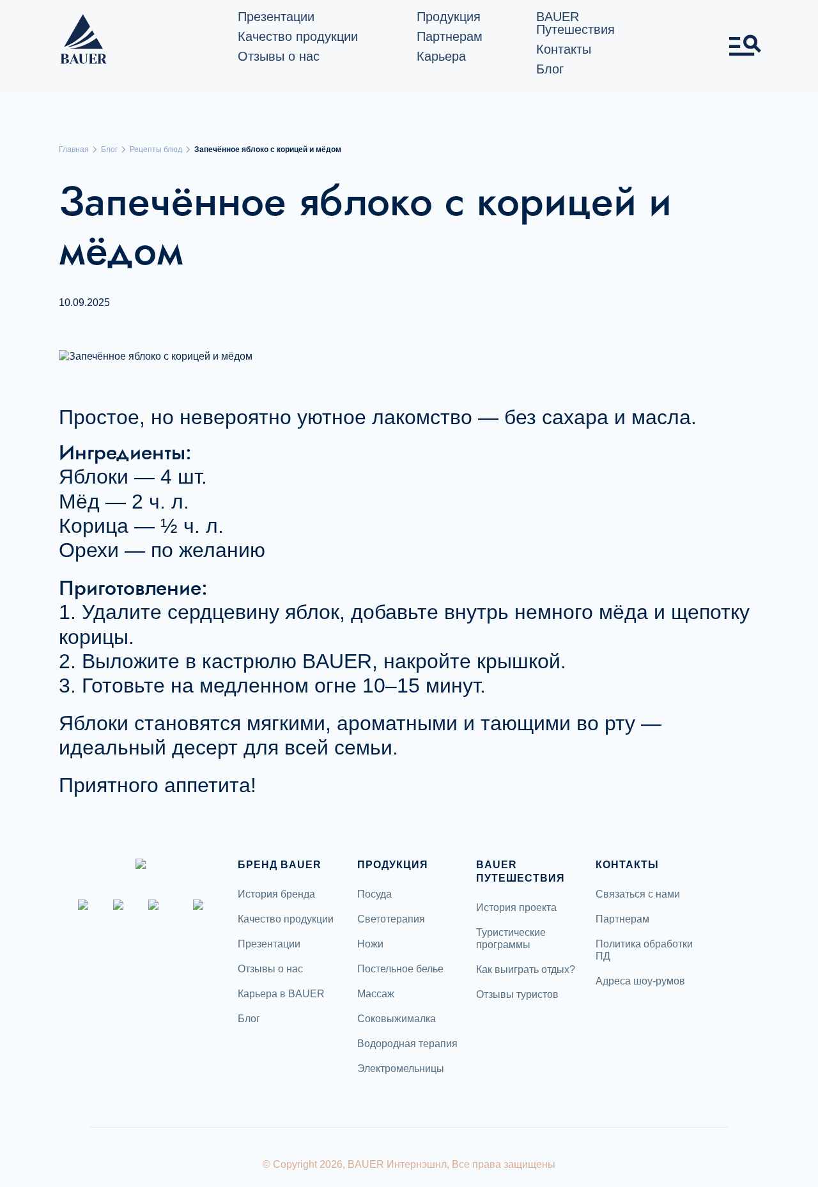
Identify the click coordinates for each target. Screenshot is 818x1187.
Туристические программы (511, 938)
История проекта (516, 907)
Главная (74, 149)
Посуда (374, 894)
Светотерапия (391, 919)
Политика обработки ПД (644, 949)
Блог (550, 69)
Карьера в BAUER (281, 993)
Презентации (276, 16)
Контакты (563, 49)
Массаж (375, 993)
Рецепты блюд (156, 149)
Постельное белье (400, 968)
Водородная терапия (407, 1043)
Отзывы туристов (517, 994)
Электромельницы (400, 1068)
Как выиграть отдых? (525, 969)
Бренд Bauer (279, 864)
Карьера (441, 56)
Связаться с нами (638, 894)
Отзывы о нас (279, 56)
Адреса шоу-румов (640, 981)
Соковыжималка (396, 1018)
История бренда (276, 894)
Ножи (370, 943)
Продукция (449, 16)
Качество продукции (298, 36)
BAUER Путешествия (575, 23)
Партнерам (449, 36)
